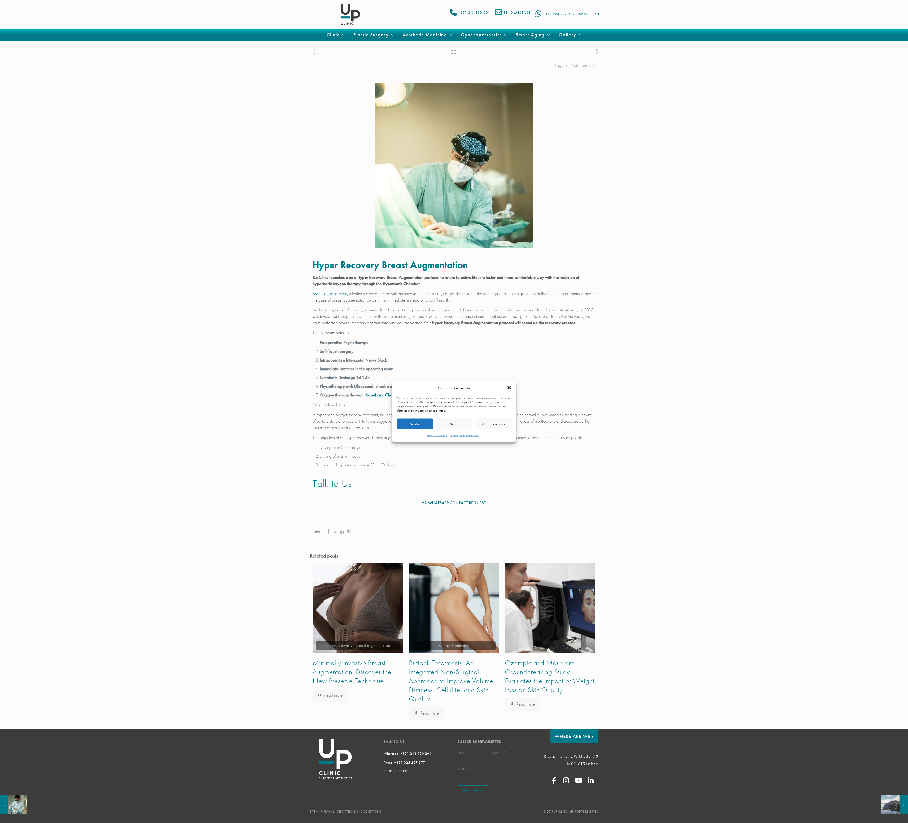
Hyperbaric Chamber (383, 395)
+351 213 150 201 (474, 12)
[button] (509, 387)
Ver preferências (493, 424)
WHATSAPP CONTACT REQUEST (457, 502)
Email (463, 768)
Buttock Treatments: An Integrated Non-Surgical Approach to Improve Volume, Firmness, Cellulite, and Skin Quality (452, 680)
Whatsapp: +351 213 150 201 (408, 753)
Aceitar (415, 424)
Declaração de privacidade (464, 435)
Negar (454, 424)
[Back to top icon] (885, 813)
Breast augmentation (330, 294)
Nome (463, 752)
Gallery (567, 35)
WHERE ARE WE (574, 736)
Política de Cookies (437, 435)
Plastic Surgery (371, 35)
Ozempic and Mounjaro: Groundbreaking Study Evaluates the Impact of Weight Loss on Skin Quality (549, 676)
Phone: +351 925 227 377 (404, 762)
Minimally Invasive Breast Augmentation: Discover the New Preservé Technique (352, 671)
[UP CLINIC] (350, 14)
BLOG (583, 13)
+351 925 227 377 (559, 13)
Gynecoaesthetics (481, 35)
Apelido (498, 752)
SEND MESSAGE (517, 12)
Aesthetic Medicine (425, 35)
